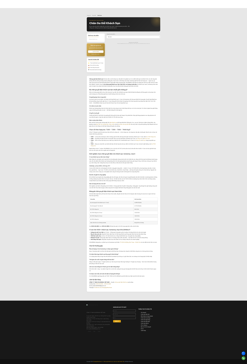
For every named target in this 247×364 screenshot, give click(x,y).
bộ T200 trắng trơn (151, 136)
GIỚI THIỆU (117, 2)
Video (151, 2)
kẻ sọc (144, 140)
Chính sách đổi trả (145, 323)
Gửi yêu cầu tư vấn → (95, 54)
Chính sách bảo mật (145, 314)
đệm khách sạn (113, 122)
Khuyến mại (136, 2)
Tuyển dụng (143, 330)
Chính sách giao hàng (145, 319)
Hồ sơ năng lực (144, 325)
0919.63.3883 (107, 284)
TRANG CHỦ (109, 2)
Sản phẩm (94, 15)
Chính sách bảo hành (145, 321)
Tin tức (145, 2)
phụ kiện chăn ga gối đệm (124, 124)
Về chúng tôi (143, 312)
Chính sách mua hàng (145, 317)
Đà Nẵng (126, 242)
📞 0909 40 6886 (96, 51)
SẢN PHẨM (127, 2)
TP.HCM (122, 242)
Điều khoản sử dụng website (147, 316)
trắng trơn (139, 138)
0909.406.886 (99, 284)
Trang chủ (89, 15)
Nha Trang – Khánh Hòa (135, 242)
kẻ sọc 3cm (147, 138)
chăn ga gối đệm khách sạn (121, 282)
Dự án (142, 328)
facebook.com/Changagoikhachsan (103, 287)
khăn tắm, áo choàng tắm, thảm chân (105, 124)
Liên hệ (129, 5)
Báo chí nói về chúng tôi (146, 326)
